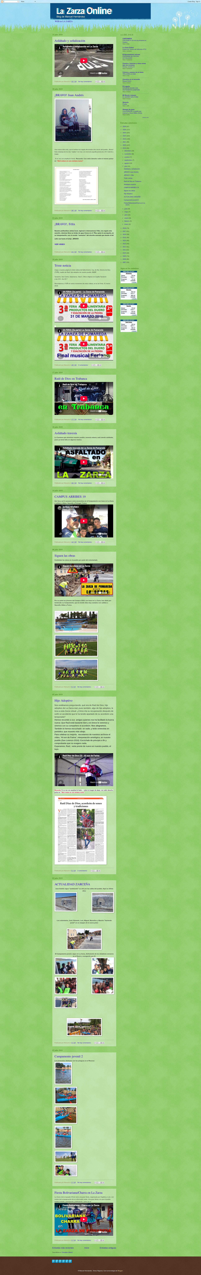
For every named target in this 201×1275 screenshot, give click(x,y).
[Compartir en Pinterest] (104, 82)
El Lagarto (126, 86)
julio (126, 166)
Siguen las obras (65, 555)
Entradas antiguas (108, 1248)
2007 (124, 262)
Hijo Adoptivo (63, 700)
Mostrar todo (146, 117)
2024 (124, 132)
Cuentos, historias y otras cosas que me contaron (134, 64)
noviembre (128, 154)
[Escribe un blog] (98, 82)
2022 (124, 139)
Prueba (125, 104)
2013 (124, 243)
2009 (124, 256)
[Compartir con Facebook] (102, 82)
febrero (127, 221)
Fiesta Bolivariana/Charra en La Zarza (78, 1192)
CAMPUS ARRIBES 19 (70, 496)
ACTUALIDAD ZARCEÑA (72, 884)
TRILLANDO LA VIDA (129, 74)
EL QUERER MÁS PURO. (131, 97)
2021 (124, 142)
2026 (124, 126)
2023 (124, 136)
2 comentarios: (83, 365)
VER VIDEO (60, 244)
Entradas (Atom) (67, 1252)
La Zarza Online (128, 47)
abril (126, 215)
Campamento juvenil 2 (69, 1056)
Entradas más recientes (63, 1248)
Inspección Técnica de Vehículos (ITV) (134, 49)
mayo (126, 212)
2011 (124, 250)
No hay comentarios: (85, 81)
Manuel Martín (127, 81)
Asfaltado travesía (66, 433)
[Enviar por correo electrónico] (96, 82)
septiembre (128, 160)
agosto (126, 163)
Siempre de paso (129, 109)
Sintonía (126, 102)
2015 (124, 237)
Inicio (86, 1248)
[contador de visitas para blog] (62, 1262)
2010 (124, 253)
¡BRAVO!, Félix (65, 224)
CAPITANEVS (127, 38)
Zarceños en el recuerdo (131, 79)
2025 (124, 129)
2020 (124, 145)
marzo (126, 218)
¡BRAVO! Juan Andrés (69, 95)
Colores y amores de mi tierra (133, 72)
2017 (124, 231)
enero (126, 224)
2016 (124, 234)
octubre (127, 157)
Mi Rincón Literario (129, 95)
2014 (124, 240)
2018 (124, 228)
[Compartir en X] (100, 82)
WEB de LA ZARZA (64, 21)
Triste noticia (63, 265)
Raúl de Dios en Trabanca (71, 378)
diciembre (127, 151)
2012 (124, 247)
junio (126, 209)
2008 (124, 259)
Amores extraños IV (129, 67)
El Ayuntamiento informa (131, 54)
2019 (124, 148)
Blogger (120, 1271)
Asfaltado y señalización (70, 40)
